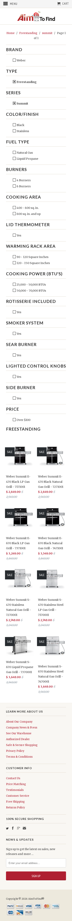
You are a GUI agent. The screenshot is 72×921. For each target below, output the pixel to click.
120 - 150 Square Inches (33, 263)
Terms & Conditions (19, 756)
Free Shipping (15, 801)
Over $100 (23, 420)
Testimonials (15, 790)
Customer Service (17, 796)
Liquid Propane (27, 159)
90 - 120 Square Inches (32, 257)
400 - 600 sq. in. (27, 208)
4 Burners (23, 180)
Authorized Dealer (18, 739)
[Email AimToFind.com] (24, 828)
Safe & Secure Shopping (22, 745)
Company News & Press (21, 727)
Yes (18, 235)
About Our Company (19, 721)
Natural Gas (24, 152)
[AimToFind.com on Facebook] (12, 828)
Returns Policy (15, 807)
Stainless (22, 131)
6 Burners (23, 186)
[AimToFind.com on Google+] (18, 828)
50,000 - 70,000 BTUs (31, 290)
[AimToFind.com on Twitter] (7, 828)
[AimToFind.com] (36, 16)
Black (20, 125)
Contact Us (13, 778)
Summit (22, 103)
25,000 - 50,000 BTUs (31, 284)
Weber (21, 60)
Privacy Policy (15, 751)
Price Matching (16, 784)
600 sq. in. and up (28, 214)
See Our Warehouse (18, 733)
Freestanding (26, 82)
